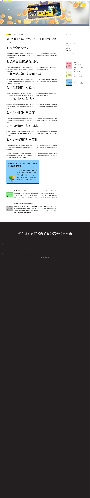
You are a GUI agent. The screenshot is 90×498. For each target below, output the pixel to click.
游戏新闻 (68, 48)
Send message (45, 257)
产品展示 (9, 34)
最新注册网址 (69, 50)
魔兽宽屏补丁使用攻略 (20, 190)
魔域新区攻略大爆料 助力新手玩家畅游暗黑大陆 (78, 84)
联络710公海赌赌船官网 (71, 53)
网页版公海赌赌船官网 (70, 43)
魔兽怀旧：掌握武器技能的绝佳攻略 (23, 204)
